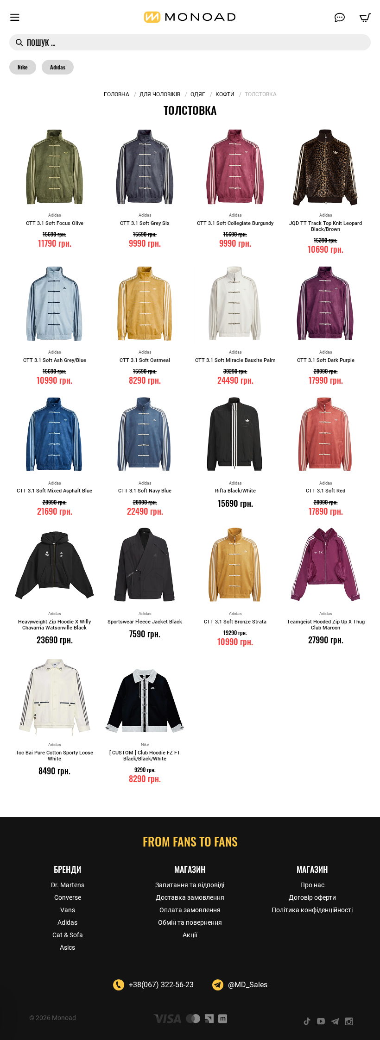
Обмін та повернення (190, 922)
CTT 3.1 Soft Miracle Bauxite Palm (235, 360)
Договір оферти (312, 897)
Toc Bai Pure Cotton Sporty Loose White (54, 756)
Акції (190, 935)
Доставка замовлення (190, 897)
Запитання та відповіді (189, 885)
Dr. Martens (67, 885)
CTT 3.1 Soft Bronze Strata (235, 622)
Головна (116, 94)
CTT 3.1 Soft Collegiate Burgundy (235, 223)
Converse (67, 897)
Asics (67, 947)
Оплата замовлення (190, 910)
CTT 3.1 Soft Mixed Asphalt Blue (54, 491)
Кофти (224, 94)
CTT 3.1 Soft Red (325, 491)
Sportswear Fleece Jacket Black (145, 622)
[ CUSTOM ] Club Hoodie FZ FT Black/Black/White (144, 756)
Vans (67, 910)
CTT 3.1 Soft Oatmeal (145, 360)
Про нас (312, 885)
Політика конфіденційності (312, 910)
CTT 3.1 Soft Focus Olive (54, 223)
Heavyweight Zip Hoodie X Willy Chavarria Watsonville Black (54, 625)
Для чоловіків (159, 94)
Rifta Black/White (235, 491)
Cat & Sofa (67, 935)
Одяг (197, 94)
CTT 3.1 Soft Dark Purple (326, 360)
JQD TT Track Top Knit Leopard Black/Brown (325, 226)
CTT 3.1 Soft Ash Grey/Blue (54, 360)
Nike (23, 67)
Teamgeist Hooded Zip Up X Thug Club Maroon (326, 625)
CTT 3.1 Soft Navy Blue (144, 491)
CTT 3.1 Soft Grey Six (145, 223)
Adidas (57, 67)
